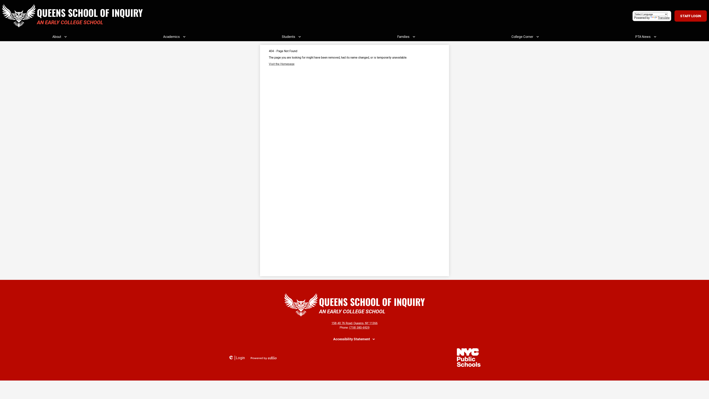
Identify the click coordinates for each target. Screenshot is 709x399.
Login (236, 358)
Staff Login (690, 16)
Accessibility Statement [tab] (351, 339)
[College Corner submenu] (525, 36)
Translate (664, 18)
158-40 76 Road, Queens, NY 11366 (354, 323)
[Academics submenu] (174, 36)
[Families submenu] (406, 36)
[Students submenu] (291, 36)
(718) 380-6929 (359, 327)
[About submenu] (59, 36)
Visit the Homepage (281, 64)
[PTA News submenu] (646, 36)
